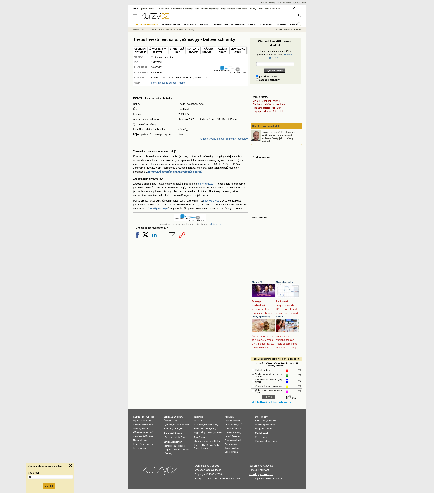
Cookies (214, 465)
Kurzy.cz (136, 29)
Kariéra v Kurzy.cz (259, 469)
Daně (227, 452)
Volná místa (176, 433)
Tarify (223, 9)
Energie (231, 9)
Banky (167, 417)
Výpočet (150, 417)
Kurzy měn (176, 9)
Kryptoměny (199, 432)
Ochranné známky (243, 24)
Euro (177, 428)
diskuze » (275, 402)
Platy (183, 437)
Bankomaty (177, 417)
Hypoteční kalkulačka (143, 444)
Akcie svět (164, 9)
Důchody (168, 453)
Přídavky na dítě (140, 428)
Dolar (182, 428)
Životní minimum (140, 440)
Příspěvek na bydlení (142, 432)
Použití (253, 478)
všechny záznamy (269, 79)
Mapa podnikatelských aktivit (268, 111)
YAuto (279, 3)
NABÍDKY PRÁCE (223, 51)
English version (262, 433)
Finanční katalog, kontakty (267, 107)
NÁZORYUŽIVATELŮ (208, 51)
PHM (203, 445)
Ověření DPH (220, 24)
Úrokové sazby (170, 421)
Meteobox (287, 3)
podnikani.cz (214, 224)
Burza (197, 421)
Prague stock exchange (266, 441)
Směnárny (168, 428)
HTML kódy (272, 478)
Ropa (196, 445)
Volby (257, 428)
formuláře (235, 452)
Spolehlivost (273, 421)
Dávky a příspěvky (261, 317)
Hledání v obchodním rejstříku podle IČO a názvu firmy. (274, 54)
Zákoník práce (231, 444)
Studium (302, 3)
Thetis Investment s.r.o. (168, 29)
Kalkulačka (241, 9)
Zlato (196, 9)
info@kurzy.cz (205, 183)
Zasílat (49, 485)
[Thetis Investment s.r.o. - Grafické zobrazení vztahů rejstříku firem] (230, 72)
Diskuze (276, 9)
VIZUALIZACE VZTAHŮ (238, 51)
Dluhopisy (198, 425)
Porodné (181, 446)
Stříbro (217, 441)
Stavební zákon (232, 448)
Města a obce (231, 425)
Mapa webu (266, 428)
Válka (268, 9)
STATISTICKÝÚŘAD (177, 51)
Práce (261, 9)
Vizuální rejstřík (146, 24)
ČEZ (203, 421)
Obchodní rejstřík (149, 29)
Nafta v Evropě (201, 448)
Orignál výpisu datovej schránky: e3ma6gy (224, 138)
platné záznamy (267, 76)
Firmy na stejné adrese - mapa (168, 82)
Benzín (209, 445)
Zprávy (143, 9)
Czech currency (262, 437)
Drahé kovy (199, 437)
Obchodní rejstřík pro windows (269, 104)
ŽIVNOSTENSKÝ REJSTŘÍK (158, 51)
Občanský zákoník (233, 440)
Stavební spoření (181, 425)
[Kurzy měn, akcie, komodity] (161, 471)
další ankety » (285, 402)
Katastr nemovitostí (233, 428)
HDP (208, 428)
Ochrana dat (202, 465)
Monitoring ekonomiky (265, 425)
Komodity (188, 9)
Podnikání (229, 417)
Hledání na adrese (196, 24)
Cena (263, 421)
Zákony (252, 9)
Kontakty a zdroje (157, 208)
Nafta (216, 445)
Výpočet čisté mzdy (142, 421)
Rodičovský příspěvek (143, 436)
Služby (282, 24)
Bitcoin (204, 9)
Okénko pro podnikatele (266, 126)
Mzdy (177, 437)
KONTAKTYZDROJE (193, 51)
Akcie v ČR (257, 282)
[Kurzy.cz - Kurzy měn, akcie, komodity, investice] (155, 18)
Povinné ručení (140, 448)
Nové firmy (266, 24)
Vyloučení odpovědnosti (208, 469)
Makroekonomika (284, 282)
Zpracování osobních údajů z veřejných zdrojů (174, 171)
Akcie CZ (153, 9)
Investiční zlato (206, 441)
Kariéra (264, 3)
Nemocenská (170, 446)
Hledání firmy (171, 24)
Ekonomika (199, 428)
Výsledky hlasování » (261, 402)
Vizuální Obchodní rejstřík (266, 100)
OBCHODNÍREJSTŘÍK (140, 51)
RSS (261, 478)
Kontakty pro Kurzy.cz (261, 474)
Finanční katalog (232, 436)
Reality (279, 317)
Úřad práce (169, 437)
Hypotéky (214, 9)
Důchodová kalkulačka (143, 425)
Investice (198, 417)
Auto (257, 421)
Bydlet (295, 3)
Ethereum (218, 432)
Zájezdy (272, 3)
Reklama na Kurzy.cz (261, 465)
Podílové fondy (211, 425)
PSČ (240, 425)
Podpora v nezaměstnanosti (176, 450)
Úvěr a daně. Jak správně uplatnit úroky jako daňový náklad (277, 138)
